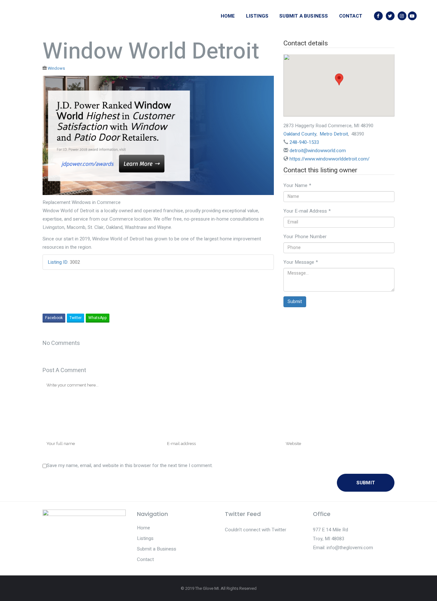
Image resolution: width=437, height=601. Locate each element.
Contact (145, 559)
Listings (145, 538)
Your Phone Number (305, 236)
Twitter (75, 318)
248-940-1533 (304, 142)
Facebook (54, 318)
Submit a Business (156, 548)
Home (143, 527)
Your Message (300, 262)
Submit (295, 301)
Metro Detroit (334, 133)
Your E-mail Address (307, 211)
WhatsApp (97, 318)
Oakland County (299, 133)
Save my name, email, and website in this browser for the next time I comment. (130, 465)
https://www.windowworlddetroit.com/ (329, 158)
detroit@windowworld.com (318, 150)
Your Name (297, 185)
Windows (56, 68)
